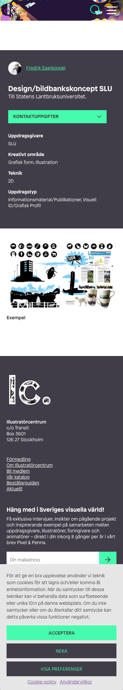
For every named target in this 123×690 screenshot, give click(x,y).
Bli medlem (18, 471)
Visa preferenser (61, 669)
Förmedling (19, 459)
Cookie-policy (42, 682)
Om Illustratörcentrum (30, 465)
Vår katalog (18, 477)
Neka (61, 651)
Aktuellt (15, 489)
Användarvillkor (76, 682)
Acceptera (62, 633)
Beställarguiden (23, 483)
